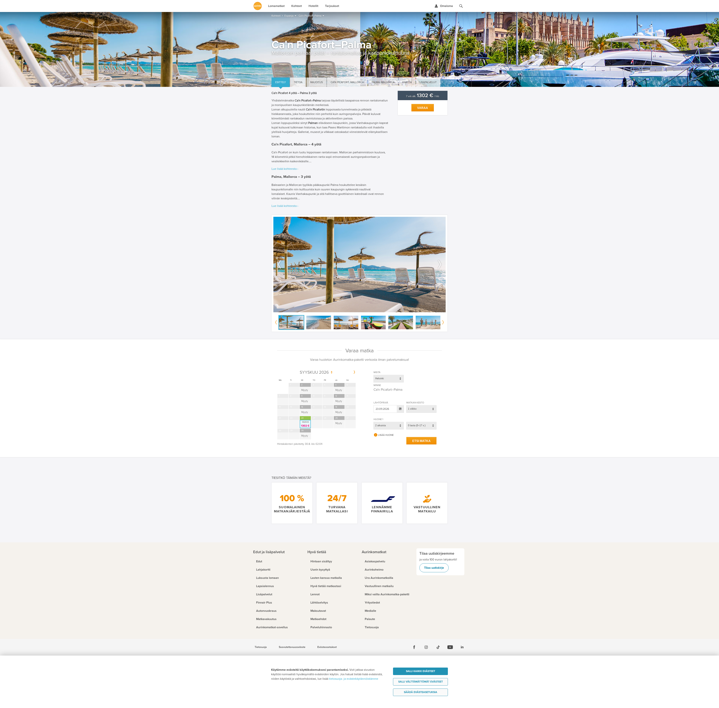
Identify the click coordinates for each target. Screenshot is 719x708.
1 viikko (412, 408)
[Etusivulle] (258, 6)
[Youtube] (450, 647)
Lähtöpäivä (381, 402)
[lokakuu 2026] (354, 372)
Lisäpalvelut (428, 82)
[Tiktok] (438, 647)
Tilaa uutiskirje (434, 568)
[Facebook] (414, 647)
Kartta (407, 82)
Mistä (377, 372)
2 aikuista (380, 425)
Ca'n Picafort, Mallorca (347, 82)
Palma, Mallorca (383, 82)
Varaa (422, 108)
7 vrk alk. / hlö (422, 96)
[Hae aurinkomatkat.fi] (460, 5)
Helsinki (379, 378)
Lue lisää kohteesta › (284, 169)
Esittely (280, 82)
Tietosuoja (261, 647)
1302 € (305, 424)
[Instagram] (426, 647)
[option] (359, 264)
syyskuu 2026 (314, 372)
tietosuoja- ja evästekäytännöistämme (353, 679)
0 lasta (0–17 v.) (416, 425)
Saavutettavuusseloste (292, 647)
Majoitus (316, 82)
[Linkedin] (462, 647)
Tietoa (298, 82)
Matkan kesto (415, 402)
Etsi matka (421, 441)
